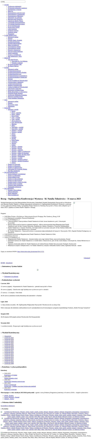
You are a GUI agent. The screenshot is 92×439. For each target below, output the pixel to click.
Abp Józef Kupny (13, 59)
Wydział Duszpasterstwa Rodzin (17, 72)
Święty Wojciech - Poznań (11, 397)
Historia (10, 38)
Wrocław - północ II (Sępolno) (20, 153)
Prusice (14, 135)
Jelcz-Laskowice (16, 121)
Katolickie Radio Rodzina (15, 93)
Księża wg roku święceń (15, 180)
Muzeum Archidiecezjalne (15, 96)
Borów (13, 111)
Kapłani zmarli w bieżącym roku (17, 182)
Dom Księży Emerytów (14, 88)
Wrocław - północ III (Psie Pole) (21, 154)
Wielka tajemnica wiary (11, 378)
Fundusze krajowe (13, 30)
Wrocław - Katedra (17, 146)
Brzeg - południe (16, 113)
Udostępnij (87, 258)
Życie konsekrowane (14, 25)
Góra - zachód (16, 119)
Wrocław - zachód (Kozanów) (20, 161)
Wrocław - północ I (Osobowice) (21, 151)
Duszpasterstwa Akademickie (16, 14)
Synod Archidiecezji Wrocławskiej (17, 80)
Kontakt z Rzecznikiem (14, 190)
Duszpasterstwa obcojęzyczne (16, 13)
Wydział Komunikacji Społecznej (17, 77)
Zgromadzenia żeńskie (14, 46)
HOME (3, 263)
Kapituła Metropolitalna (14, 43)
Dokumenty (11, 106)
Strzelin (14, 138)
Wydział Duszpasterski (14, 71)
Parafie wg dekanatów (14, 166)
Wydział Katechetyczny (14, 74)
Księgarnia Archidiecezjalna (16, 90)
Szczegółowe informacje (8, 406)
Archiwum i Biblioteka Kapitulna (17, 95)
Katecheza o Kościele (10, 389)
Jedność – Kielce (9, 399)
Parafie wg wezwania (14, 164)
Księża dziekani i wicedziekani (16, 174)
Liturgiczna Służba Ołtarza (15, 21)
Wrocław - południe (17, 150)
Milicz (13, 125)
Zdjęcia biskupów (13, 191)
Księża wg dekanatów (14, 175)
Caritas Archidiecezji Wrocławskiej (18, 87)
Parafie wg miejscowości (15, 167)
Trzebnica (14, 142)
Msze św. (10, 11)
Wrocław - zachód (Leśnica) (19, 159)
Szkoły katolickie (13, 53)
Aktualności (9, 263)
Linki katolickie (12, 29)
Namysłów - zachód (17, 129)
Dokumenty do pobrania (15, 17)
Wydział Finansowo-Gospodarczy (17, 75)
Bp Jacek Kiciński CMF (15, 64)
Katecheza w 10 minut (10, 375)
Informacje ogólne (13, 37)
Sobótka (14, 137)
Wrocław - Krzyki (17, 148)
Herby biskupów (12, 193)
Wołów (14, 145)
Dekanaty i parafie (13, 109)
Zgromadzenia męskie (14, 48)
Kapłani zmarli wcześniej (15, 183)
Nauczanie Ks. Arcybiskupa (19, 61)
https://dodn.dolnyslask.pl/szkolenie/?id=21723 (30, 251)
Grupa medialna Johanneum (16, 98)
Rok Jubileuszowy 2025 (15, 56)
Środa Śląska (15, 140)
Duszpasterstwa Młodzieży (15, 16)
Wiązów (14, 143)
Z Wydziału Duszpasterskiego (16, 22)
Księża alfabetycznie (14, 177)
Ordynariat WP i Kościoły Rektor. (17, 169)
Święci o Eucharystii (10, 384)
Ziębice (14, 162)
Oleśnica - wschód (17, 130)
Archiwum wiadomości (14, 6)
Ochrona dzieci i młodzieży (15, 82)
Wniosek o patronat (17, 63)
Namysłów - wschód (17, 127)
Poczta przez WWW (13, 27)
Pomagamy (11, 34)
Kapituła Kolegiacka (14, 42)
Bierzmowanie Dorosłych (15, 19)
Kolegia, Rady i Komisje (15, 40)
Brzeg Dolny (15, 116)
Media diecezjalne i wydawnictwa (17, 92)
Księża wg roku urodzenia (15, 179)
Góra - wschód (16, 117)
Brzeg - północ (16, 114)
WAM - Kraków (9, 395)
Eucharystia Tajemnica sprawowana (14, 381)
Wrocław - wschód (17, 158)
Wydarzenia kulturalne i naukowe (17, 8)
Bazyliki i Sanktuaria (14, 171)
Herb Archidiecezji (13, 195)
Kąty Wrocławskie (17, 122)
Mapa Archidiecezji (13, 45)
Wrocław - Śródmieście (18, 156)
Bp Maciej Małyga (13, 66)
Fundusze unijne (12, 32)
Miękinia (14, 124)
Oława (13, 133)
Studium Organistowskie (15, 85)
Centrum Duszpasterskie (15, 84)
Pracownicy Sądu (13, 104)
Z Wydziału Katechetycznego (16, 24)
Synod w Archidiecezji (14, 55)
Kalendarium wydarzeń (14, 9)
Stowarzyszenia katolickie (15, 51)
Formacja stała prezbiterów (15, 185)
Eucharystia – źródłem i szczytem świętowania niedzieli (20, 386)
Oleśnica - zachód (17, 132)
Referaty (10, 79)
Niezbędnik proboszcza (14, 187)
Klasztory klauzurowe (14, 50)
